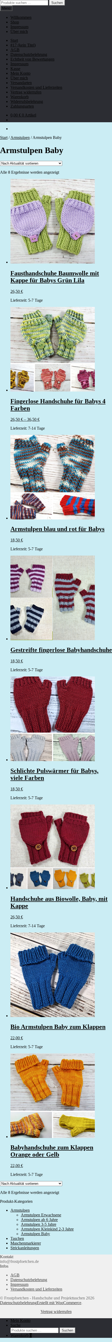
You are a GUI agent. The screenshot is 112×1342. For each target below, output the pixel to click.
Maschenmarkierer (25, 1243)
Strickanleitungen (24, 1248)
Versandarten (21, 82)
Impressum (19, 27)
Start (14, 40)
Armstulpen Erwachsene (41, 1215)
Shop (14, 22)
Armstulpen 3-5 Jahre (38, 1224)
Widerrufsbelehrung (26, 101)
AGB (15, 50)
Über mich (19, 31)
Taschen (17, 1238)
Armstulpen (20, 137)
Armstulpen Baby (35, 1234)
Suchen (57, 3)
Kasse (15, 68)
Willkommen (21, 17)
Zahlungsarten (22, 106)
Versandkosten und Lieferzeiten (36, 87)
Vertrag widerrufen (25, 92)
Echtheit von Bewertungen (32, 59)
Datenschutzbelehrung (28, 54)
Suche (15, 1325)
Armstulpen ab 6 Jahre (39, 1219)
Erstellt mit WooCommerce (59, 1302)
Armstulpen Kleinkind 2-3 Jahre (47, 1229)
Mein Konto (20, 73)
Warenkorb (19, 97)
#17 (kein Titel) (23, 45)
